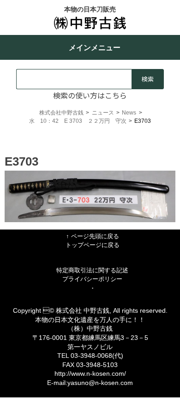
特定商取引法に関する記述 (92, 270)
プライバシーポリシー (92, 279)
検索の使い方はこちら (90, 95)
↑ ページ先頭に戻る (92, 236)
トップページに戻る (93, 244)
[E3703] (90, 220)
